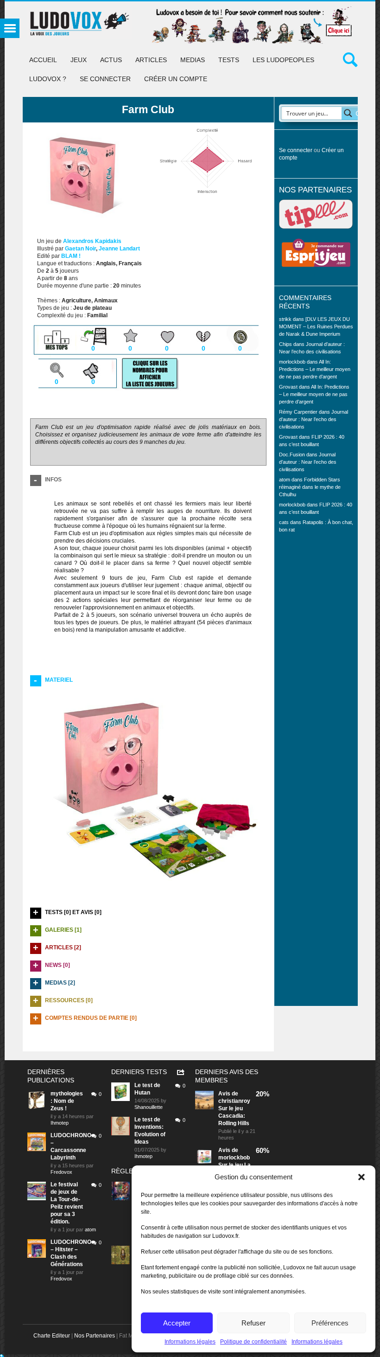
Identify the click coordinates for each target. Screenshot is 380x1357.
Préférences (329, 1323)
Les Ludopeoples (283, 60)
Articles (151, 60)
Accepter (176, 1323)
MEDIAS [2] (60, 982)
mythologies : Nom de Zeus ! (67, 1101)
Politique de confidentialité (253, 1341)
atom (90, 1229)
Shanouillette (148, 1107)
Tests (228, 60)
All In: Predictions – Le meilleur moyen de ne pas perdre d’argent (314, 369)
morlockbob (234, 1157)
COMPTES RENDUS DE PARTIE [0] (91, 1018)
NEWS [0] (57, 965)
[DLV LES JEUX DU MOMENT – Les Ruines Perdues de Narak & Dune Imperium (316, 326)
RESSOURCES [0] (69, 1000)
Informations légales (190, 1341)
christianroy (234, 1101)
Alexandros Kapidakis (92, 241)
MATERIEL (59, 680)
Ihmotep (60, 1123)
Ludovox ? (47, 79)
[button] (361, 1177)
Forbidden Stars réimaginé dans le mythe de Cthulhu (310, 487)
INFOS (53, 479)
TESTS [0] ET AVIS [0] (73, 912)
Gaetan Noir (80, 248)
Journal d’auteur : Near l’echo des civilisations (313, 419)
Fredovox (61, 1172)
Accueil (43, 60)
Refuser (253, 1323)
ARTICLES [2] (63, 947)
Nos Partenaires (94, 1335)
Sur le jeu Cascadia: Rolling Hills (233, 1116)
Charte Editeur (51, 1335)
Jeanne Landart (119, 248)
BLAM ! (71, 256)
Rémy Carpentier (298, 412)
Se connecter (105, 79)
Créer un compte (175, 79)
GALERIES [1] (63, 930)
